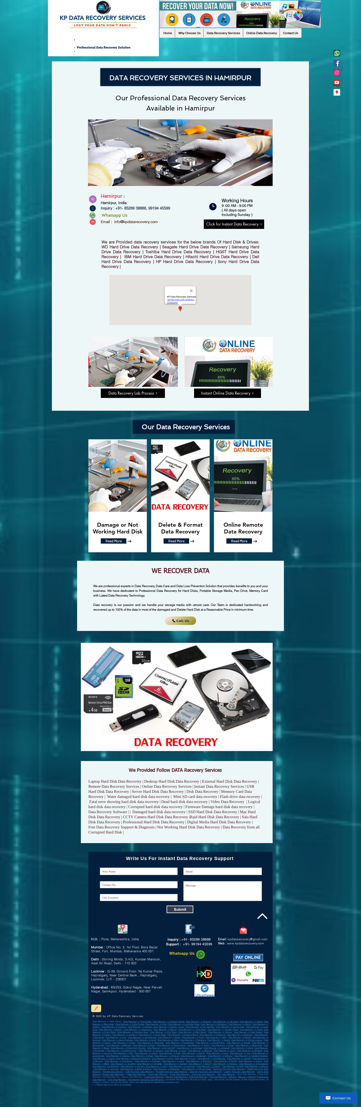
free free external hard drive (178, 1098)
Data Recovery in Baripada (134, 1090)
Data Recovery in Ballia (209, 1093)
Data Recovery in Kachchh (151, 1050)
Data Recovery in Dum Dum (110, 1087)
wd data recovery (130, 1098)
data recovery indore (225, 1101)
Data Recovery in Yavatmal (123, 1063)
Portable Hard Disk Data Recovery (172, 1071)
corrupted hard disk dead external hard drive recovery (189, 1100)
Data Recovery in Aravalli (238, 1042)
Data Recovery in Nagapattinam (213, 1095)
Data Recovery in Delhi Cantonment (105, 1090)
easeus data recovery (123, 1103)
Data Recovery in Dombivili (124, 1034)
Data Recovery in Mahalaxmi (214, 1024)
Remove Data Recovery (177, 1077)
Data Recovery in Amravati (167, 1055)
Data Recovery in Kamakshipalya (183, 1034)
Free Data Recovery (198, 1077)
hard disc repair (116, 1101)
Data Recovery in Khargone (201, 1092)
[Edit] (96, 1008)
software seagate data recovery (136, 1104)
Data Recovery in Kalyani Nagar (197, 1069)
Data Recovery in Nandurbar (215, 1089)
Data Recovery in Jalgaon (239, 1058)
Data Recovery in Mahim (240, 1024)
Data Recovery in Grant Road (152, 1034)
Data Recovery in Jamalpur (183, 1093)
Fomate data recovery (113, 1071)
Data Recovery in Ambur (149, 1087)
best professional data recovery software (107, 1103)
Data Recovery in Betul (145, 1095)
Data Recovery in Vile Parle (226, 1021)
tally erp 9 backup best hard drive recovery (113, 1100)
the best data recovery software (192, 1103)
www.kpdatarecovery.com (245, 943)
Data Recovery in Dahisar (220, 1032)
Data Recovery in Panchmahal (180, 1042)
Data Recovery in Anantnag (164, 1090)
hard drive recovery (218, 1098)
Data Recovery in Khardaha (224, 1090)
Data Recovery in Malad (251, 1021)
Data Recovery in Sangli (104, 1058)
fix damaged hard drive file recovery (183, 1101)
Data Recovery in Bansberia (223, 1093)
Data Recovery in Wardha (215, 1092)
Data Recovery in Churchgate (137, 1021)
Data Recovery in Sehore (178, 1090)
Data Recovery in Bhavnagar (248, 1045)
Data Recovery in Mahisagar (150, 1042)
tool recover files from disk (137, 1101)
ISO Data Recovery (117, 1079)
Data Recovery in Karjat (145, 1040)
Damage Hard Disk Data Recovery (229, 1069)
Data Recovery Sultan (157, 1093)
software (104, 1104)
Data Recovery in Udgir (133, 1095)
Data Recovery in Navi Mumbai (200, 1026)
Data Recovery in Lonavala (105, 1069)
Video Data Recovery (136, 1074)
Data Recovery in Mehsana (118, 1045)
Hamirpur (200, 108)
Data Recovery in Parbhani (148, 1061)
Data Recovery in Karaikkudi (187, 1092)
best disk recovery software (184, 1104)
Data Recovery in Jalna (173, 1061)
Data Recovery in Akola (162, 1058)
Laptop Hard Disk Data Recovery (239, 1071)
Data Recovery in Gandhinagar (210, 1042)
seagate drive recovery (143, 1100)
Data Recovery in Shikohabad (144, 1092)
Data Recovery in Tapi (123, 1053)
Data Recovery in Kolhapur (220, 1055)
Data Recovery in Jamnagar (189, 1048)
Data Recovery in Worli (156, 1024)
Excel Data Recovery (180, 1074)
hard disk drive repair (233, 1103)
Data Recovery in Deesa (188, 1089)
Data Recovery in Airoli (216, 1037)
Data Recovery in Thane (251, 1029)
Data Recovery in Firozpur (121, 1090)
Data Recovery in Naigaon (140, 1026)
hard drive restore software (168, 1100)
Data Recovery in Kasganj (205, 1096)
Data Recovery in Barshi (200, 1063)
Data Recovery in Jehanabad (171, 1095)
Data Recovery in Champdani (174, 1089)
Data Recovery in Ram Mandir (192, 1032)
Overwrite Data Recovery (203, 1074)
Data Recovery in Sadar (198, 1095)
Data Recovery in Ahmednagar (211, 1058)
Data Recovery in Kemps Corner (169, 1026)
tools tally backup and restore (117, 1098)
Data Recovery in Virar (116, 1037)
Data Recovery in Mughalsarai (149, 1090)
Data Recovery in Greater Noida (129, 1096)
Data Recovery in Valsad (136, 1087)
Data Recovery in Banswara (119, 1098)
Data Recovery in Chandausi (175, 1087)
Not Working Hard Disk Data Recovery (146, 1079)
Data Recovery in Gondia (175, 1063)
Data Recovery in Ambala (185, 1095)
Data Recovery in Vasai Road (192, 1029)
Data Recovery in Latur (185, 1058)
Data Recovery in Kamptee (149, 1063)
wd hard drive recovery (155, 1100)
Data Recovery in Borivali (165, 1029)
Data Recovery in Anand (218, 1040)
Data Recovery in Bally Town (203, 1087)
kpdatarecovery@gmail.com (248, 939)
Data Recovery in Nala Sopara (248, 1032)
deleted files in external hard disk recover (145, 1098)
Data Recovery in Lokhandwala (142, 1037)
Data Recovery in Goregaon (240, 1034)
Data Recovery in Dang (224, 1050)
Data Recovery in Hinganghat (145, 1096)
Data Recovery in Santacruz (213, 1034)
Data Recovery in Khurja (201, 1089)
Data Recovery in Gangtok (232, 1096)
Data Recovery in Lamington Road (184, 1024)
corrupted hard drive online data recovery (117, 1104)
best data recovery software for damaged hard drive (199, 1098)
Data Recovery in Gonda (189, 1087)
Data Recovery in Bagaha (229, 1087)
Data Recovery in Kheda (123, 1042)
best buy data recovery (151, 1101)
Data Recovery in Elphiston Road (132, 1032)
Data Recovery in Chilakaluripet (190, 1096)
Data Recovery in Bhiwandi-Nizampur (133, 1058)
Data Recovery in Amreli (116, 1093)
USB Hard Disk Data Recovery (139, 1071)
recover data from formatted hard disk (173, 1103)
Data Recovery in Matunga (199, 1021)
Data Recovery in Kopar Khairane (117, 1040)
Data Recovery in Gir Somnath (161, 1048)
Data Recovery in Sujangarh (160, 1096)
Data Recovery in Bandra (110, 1029)
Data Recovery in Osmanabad (144, 1089)
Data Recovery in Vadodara (193, 1040)
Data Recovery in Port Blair (101, 1092)
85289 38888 (135, 208)
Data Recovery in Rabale (239, 1037)
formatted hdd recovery (232, 1100)
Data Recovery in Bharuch (200, 1050)
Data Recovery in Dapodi (208, 1066)
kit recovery (227, 1098)
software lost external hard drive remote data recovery (206, 1101)
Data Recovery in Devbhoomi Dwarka (128, 1048)
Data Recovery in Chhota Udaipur (246, 1040)
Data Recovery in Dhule (142, 1055)
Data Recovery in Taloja (168, 1040)
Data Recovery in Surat (175, 1050)
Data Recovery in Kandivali (114, 1026)
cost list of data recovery (136, 1103)
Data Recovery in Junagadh (217, 1048)
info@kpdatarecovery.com (136, 221)
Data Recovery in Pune (169, 1053)
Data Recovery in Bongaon (191, 1090)
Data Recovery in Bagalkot (129, 1089)
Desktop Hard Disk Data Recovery (206, 1071)
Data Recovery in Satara (250, 1061)
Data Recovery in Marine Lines (230, 1026)
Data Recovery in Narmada (249, 1050)
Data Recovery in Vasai (217, 1053)
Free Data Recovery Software (222, 1077)
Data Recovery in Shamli (173, 1092)
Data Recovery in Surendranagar (121, 1050)
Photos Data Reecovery (113, 1074)
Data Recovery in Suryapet (129, 1093)
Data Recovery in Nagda (105, 1098)
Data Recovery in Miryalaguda (106, 1095)
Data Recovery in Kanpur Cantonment (208, 1090)
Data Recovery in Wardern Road (223, 1029)
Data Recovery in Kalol (216, 1087)
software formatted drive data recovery (152, 1103)
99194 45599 (158, 208)
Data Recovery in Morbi (242, 1048)
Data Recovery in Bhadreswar (175, 1096)
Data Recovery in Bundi (157, 1095)
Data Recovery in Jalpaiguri (159, 1092)
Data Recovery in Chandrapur (119, 1061)
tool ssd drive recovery (130, 1100)
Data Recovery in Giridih (162, 1087)
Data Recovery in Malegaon (194, 1055)
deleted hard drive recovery (207, 1103)
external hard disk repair (221, 1103)
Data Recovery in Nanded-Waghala (250, 1055)
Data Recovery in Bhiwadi (197, 1093)
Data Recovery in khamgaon (182, 1066)
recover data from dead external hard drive (215, 1100)
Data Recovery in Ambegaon (166, 1069)
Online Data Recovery (154, 1077)
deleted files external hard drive (165, 1101)
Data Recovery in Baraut (120, 1095)
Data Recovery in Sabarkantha (171, 1045)
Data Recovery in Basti (123, 1087)
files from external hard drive (164, 1098)
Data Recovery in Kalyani (219, 1096)
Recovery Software (247, 1077)
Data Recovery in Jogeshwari (138, 1029)
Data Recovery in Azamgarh (229, 1089)
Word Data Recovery (158, 1074)
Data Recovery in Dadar (169, 1037)
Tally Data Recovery (226, 1074)
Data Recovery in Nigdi (233, 1066)
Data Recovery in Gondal (116, 1089)
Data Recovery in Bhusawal (199, 1061)
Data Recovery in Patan (144, 1045)
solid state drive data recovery (168, 1104)
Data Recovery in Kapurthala (134, 1098)
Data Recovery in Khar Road (163, 1032)
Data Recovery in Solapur (118, 1055)
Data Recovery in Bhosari (256, 1066)
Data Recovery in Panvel (225, 1061)
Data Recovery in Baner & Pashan (136, 1069)
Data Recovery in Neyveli (103, 1093)
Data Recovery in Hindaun (169, 1093)
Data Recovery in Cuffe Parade (130, 1024)
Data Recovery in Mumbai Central (169, 1021)
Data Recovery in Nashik (193, 1053)
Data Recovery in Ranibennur (229, 1092)
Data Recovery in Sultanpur (115, 1092)
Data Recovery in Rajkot (198, 1045)
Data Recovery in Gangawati (144, 1093)
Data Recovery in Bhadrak (129, 1092)
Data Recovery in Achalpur (102, 1089)
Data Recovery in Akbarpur (159, 1089)
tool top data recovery (151, 1104)
